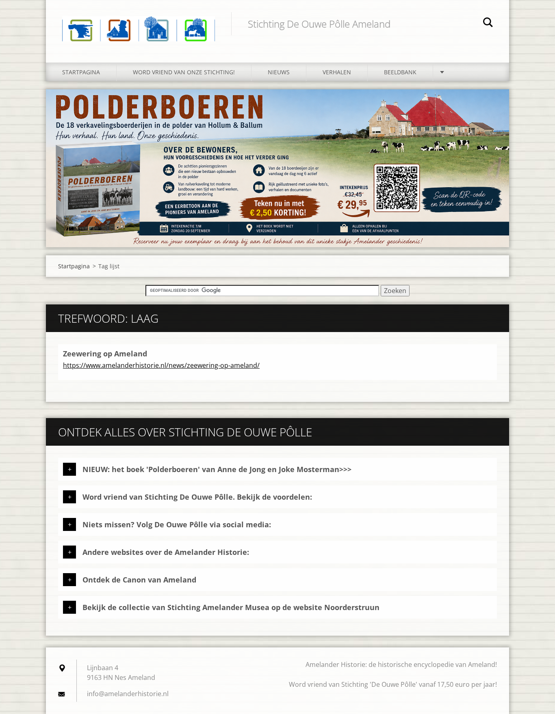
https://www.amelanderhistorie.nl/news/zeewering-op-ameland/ (161, 365)
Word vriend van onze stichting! (184, 72)
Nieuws (279, 72)
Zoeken (488, 23)
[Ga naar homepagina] (138, 23)
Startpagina (81, 72)
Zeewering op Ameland (105, 353)
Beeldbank (400, 72)
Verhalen (337, 72)
